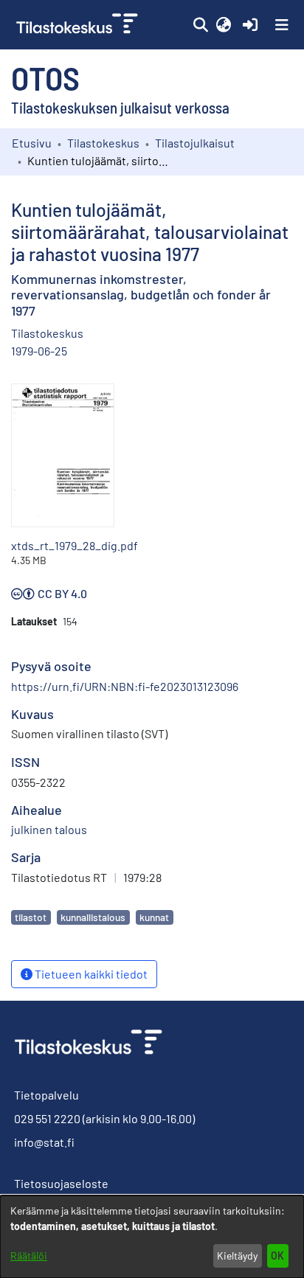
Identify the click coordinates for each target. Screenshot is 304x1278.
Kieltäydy (237, 1255)
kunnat (154, 917)
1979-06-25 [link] (39, 351)
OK (277, 1255)
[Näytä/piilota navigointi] (282, 25)
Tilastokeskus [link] (103, 143)
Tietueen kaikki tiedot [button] (90, 974)
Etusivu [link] (32, 143)
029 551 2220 (47, 1118)
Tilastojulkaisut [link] (195, 143)
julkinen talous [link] (49, 829)
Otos (45, 77)
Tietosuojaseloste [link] (61, 1183)
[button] (200, 25)
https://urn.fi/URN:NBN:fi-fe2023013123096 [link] (124, 686)
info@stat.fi (44, 1142)
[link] (78, 24)
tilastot (30, 917)
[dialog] (152, 1236)
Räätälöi (28, 1255)
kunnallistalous (93, 917)
